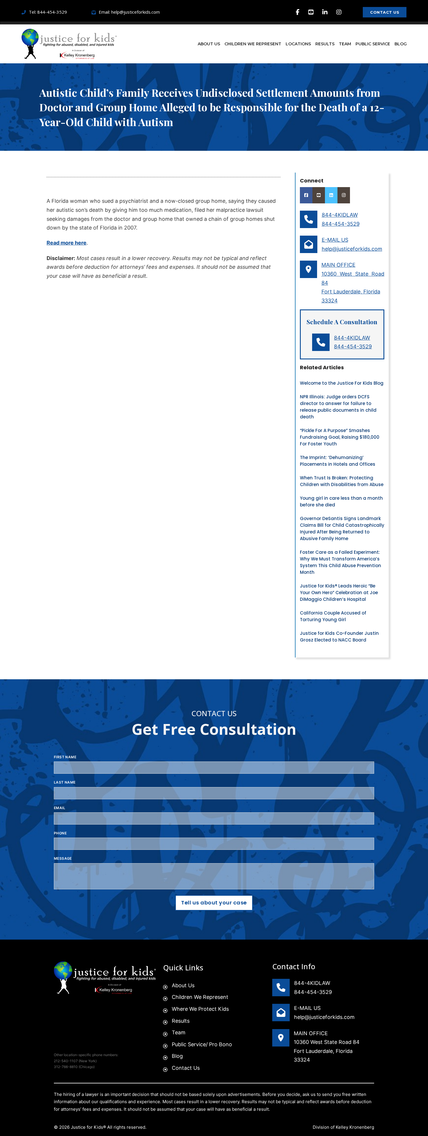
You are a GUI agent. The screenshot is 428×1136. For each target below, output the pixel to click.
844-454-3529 (341, 224)
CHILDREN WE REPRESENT (252, 43)
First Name (65, 757)
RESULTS (325, 43)
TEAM (345, 43)
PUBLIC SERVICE (373, 43)
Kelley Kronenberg (355, 1127)
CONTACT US (384, 12)
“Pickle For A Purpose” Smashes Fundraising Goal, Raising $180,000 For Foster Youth (339, 437)
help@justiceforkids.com (352, 249)
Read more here (66, 243)
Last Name (65, 782)
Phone (60, 833)
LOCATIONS (298, 43)
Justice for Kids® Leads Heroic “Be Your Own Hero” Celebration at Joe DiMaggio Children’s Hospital (339, 592)
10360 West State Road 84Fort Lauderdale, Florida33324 (327, 1051)
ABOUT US (209, 43)
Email (59, 808)
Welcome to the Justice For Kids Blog (341, 383)
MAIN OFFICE (338, 265)
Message (63, 858)
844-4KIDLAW (340, 215)
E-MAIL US (335, 240)
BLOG (401, 43)
